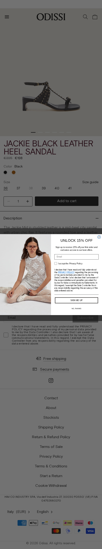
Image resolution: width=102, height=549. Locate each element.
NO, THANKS (76, 308)
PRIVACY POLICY (66, 272)
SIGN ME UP (76, 300)
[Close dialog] (99, 236)
